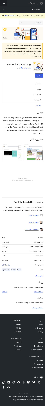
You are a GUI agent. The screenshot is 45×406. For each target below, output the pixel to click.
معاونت (38, 105)
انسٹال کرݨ (37, 94)
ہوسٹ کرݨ (39, 328)
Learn (41, 338)
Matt (40, 360)
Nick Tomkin (26, 68)
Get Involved (16, 338)
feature (13, 270)
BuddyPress (37, 368)
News (41, 324)
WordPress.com (36, 356)
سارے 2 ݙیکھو (6, 265)
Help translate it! (8, 15)
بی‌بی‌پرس (38, 364)
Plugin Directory (37, 9)
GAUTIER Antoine (32, 230)
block (19, 270)
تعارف (41, 320)
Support (40, 342)
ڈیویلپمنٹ (37, 100)
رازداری (40, 332)
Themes (18, 324)
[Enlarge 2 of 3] (19, 146)
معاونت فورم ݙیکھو (37, 307)
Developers (38, 346)
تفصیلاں (38, 83)
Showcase (17, 320)
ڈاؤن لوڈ (39, 75)
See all (4, 292)
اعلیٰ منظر (39, 276)
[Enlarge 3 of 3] (40, 165)
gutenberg (6, 270)
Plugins (18, 328)
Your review (38, 292)
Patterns (18, 332)
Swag (18, 350)
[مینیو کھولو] (3, 3)
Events (18, 342)
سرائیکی (35, 377)
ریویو (39, 89)
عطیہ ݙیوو (17, 346)
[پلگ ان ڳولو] (21, 22)
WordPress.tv (36, 350)
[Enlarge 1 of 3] (40, 146)
